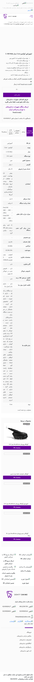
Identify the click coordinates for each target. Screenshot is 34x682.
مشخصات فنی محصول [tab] (30, 131)
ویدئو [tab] (23, 131)
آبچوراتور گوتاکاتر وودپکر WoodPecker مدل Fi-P (16, 503)
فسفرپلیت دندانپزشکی (25, 639)
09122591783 (24, 606)
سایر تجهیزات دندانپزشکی (20, 22)
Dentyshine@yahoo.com (22, 616)
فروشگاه (29, 632)
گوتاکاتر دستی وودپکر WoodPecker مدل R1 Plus (18, 534)
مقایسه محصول (26, 423)
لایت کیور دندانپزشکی (25, 651)
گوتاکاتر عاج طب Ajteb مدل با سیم (19, 474)
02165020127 (7, 118)
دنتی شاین (30, 22)
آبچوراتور (27, 24)
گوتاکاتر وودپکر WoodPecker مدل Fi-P (18, 444)
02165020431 (7, 611)
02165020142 (24, 611)
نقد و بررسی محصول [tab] (11, 131)
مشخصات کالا (17, 448)
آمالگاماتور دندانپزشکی (25, 643)
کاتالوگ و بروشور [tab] (17, 131)
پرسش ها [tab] (4, 131)
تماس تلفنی (17, 95)
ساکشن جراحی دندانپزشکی (24, 636)
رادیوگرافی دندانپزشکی (25, 647)
